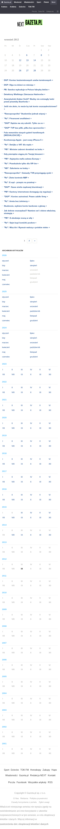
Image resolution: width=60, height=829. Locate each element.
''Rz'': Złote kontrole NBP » (16, 178)
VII (3, 374)
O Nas (16, 798)
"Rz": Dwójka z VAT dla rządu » (18, 145)
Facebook (22, 782)
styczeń (5, 261)
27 (27, 70)
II (12, 369)
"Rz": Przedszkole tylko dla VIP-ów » (21, 163)
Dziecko (22, 7)
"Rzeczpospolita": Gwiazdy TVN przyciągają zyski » (28, 173)
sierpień (33, 265)
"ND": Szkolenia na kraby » (17, 168)
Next (53, 2)
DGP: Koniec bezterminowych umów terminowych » (28, 80)
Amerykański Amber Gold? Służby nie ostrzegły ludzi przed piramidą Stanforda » (29, 100)
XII (50, 374)
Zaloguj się (50, 11)
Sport (39, 2)
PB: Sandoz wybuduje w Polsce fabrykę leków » (26, 89)
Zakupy (46, 770)
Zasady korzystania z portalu (24, 802)
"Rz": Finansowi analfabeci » (18, 118)
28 (34, 70)
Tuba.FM (41, 11)
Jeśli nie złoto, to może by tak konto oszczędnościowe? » (30, 107)
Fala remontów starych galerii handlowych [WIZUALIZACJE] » (24, 133)
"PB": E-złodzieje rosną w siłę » (19, 218)
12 (20, 60)
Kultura (4, 7)
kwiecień (6, 275)
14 (34, 60)
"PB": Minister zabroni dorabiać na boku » (24, 149)
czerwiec (6, 284)
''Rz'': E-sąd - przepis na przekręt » (20, 182)
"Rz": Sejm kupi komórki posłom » (20, 223)
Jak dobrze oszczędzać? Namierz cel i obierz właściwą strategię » (29, 212)
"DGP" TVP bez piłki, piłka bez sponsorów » (24, 128)
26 (20, 70)
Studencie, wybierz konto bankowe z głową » (25, 206)
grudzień (34, 320)
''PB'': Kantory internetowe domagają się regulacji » (28, 192)
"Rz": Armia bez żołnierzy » (16, 201)
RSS (50, 782)
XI (40, 374)
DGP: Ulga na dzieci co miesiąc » (19, 85)
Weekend (17, 2)
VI (50, 369)
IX (22, 374)
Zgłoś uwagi (44, 802)
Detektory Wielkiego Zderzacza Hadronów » (24, 94)
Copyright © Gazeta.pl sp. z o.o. (30, 793)
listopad (33, 316)
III (22, 369)
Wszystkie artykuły (37, 782)
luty (3, 265)
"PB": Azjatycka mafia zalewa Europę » (22, 159)
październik (35, 311)
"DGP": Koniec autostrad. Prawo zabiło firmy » (26, 196)
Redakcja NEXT (38, 775)
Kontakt (51, 775)
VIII (13, 374)
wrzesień (34, 306)
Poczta (34, 11)
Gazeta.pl (7, 2)
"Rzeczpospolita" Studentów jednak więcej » (25, 114)
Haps (54, 770)
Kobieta (13, 7)
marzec (5, 270)
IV (31, 369)
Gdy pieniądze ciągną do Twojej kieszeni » (24, 154)
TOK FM (31, 7)
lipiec (32, 261)
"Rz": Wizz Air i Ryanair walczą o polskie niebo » (27, 227)
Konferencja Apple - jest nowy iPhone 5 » (23, 140)
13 (27, 60)
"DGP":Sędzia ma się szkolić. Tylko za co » (24, 123)
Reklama (24, 798)
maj (3, 279)
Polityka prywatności (39, 798)
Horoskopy (35, 770)
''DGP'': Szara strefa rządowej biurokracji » (24, 187)
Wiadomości (29, 2)
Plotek (46, 2)
